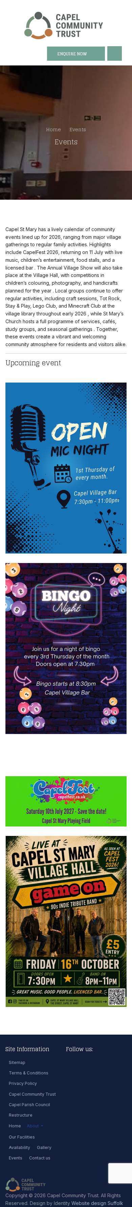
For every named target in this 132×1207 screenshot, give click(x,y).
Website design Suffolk (97, 1203)
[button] (34, 1126)
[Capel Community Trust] (63, 25)
